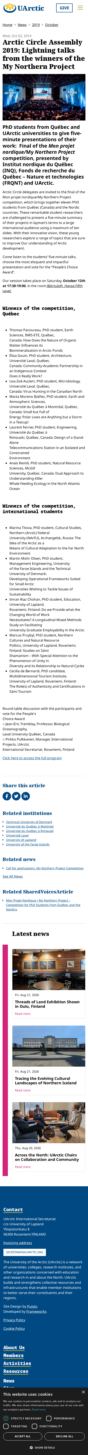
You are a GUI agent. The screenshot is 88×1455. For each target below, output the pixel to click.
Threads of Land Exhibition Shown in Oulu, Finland (47, 1004)
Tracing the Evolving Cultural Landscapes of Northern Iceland (45, 1081)
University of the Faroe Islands (28, 844)
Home (7, 24)
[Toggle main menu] (80, 7)
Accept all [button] (23, 1436)
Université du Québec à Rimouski (30, 831)
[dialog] (44, 1421)
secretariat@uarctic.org (24, 1252)
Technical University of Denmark (29, 822)
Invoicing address (17, 1242)
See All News (13, 876)
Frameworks (36, 1311)
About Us (14, 1348)
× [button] (83, 1392)
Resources (15, 1371)
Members (13, 1356)
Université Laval (17, 835)
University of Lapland (21, 840)
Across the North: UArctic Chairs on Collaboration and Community (47, 1157)
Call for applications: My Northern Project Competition (45, 868)
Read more (23, 1014)
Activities (17, 1364)
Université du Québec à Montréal (30, 826)
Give (64, 8)
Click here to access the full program (32, 758)
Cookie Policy (14, 1328)
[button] (44, 1447)
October (52, 24)
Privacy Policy (14, 1320)
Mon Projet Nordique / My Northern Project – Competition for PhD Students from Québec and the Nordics (43, 904)
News (22, 24)
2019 (36, 24)
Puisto (32, 1306)
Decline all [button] (64, 1436)
